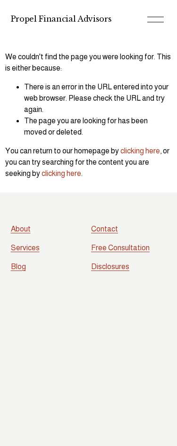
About (21, 229)
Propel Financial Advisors (61, 19)
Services (25, 248)
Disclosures (110, 267)
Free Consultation (120, 248)
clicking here (140, 151)
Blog (18, 267)
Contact (104, 229)
